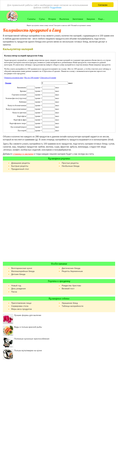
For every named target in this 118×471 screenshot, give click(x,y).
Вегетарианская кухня (21, 268)
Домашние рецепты (20, 163)
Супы (42, 19)
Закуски (90, 19)
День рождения (18, 288)
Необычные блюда (70, 166)
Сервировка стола (19, 306)
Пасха (14, 292)
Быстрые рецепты (19, 166)
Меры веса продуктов (21, 309)
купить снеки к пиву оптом (43, 25)
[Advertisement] (59, 217)
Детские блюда (18, 274)
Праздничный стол (20, 169)
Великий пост (68, 288)
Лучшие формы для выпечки (27, 315)
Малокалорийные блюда (23, 271)
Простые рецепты (70, 163)
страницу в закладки (23, 154)
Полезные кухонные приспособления (31, 339)
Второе (52, 19)
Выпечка (64, 19)
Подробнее (55, 7)
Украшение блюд (70, 303)
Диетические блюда (71, 268)
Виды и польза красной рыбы (28, 327)
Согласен (102, 4)
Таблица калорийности (72, 306)
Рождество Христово (71, 285)
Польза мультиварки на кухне (28, 350)
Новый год (16, 285)
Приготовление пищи (21, 303)
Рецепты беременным (72, 271)
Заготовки (77, 19)
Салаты (31, 19)
